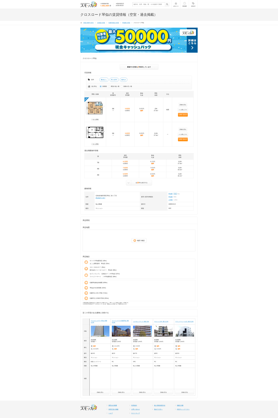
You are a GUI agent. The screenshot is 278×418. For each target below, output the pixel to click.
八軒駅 (170, 200)
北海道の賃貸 (101, 23)
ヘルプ (110, 413)
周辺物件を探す (100, 198)
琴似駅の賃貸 (126, 23)
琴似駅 (170, 194)
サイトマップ (135, 413)
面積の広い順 (127, 86)
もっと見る (95, 119)
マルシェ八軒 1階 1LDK (161, 321)
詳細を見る (183, 104)
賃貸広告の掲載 (113, 409)
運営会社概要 (112, 405)
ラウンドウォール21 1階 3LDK (184, 321)
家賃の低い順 (115, 86)
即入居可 (114, 80)
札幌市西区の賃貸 (113, 23)
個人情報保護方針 (159, 405)
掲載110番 (180, 405)
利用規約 (134, 405)
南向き (123, 80)
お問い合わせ (183, 114)
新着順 (105, 86)
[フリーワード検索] (167, 4)
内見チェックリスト (183, 409)
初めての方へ (158, 409)
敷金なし (104, 80)
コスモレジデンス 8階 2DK (141, 321)
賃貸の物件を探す (88, 23)
